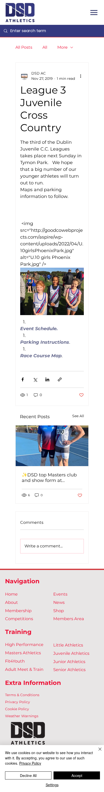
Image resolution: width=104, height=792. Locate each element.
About (11, 602)
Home (11, 594)
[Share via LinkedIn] (47, 379)
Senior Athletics (69, 669)
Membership (18, 610)
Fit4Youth (15, 661)
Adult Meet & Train (24, 669)
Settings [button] (52, 784)
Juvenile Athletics (71, 653)
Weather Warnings (21, 716)
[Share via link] (59, 379)
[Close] (97, 752)
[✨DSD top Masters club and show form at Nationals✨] (52, 445)
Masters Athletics (23, 652)
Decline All (28, 775)
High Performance (24, 644)
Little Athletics (68, 644)
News (59, 602)
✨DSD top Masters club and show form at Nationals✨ (49, 477)
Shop (58, 610)
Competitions (19, 618)
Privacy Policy (17, 702)
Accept (76, 775)
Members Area (68, 618)
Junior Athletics (69, 661)
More (62, 47)
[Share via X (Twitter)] (35, 379)
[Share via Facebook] (22, 379)
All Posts (23, 47)
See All (78, 416)
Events (60, 594)
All (44, 47)
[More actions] (81, 76)
